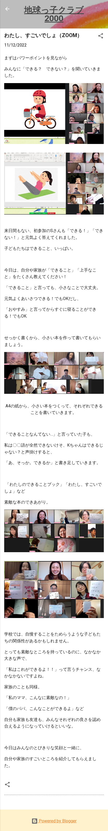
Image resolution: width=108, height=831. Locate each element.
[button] (101, 37)
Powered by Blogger (57, 820)
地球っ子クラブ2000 (54, 14)
